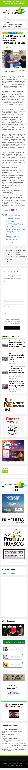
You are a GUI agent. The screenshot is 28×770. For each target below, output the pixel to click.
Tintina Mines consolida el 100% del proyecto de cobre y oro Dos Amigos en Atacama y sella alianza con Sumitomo (17, 370)
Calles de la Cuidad (21, 1)
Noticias (20, 32)
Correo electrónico (9, 307)
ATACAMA (5, 32)
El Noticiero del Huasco (9, 46)
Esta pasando (12, 32)
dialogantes (7, 3)
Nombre (6, 300)
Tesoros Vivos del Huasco (9, 1)
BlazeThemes (19, 765)
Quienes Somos (14, 3)
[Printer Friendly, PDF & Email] (21, 70)
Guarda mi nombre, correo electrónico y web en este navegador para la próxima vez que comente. (13, 321)
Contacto (14, 5)
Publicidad (21, 3)
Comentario (7, 282)
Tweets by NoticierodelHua (9, 573)
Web (5, 313)
